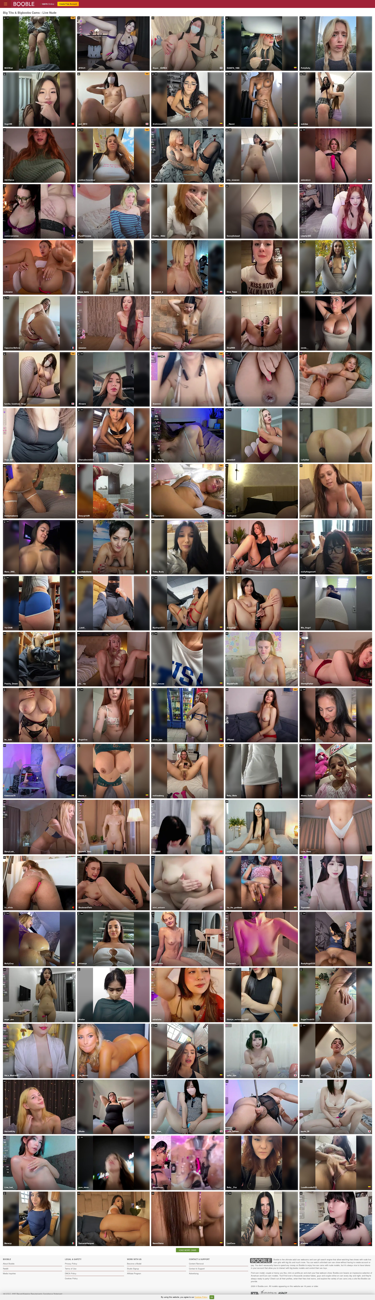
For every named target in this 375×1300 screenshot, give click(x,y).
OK (211, 1297)
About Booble (8, 1263)
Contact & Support (197, 1268)
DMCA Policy (70, 1273)
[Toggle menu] (5, 4)
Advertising (193, 1273)
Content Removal (196, 1263)
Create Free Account (68, 3)
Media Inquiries (9, 1273)
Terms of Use (70, 1268)
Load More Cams (187, 1250)
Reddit (5, 1268)
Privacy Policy (71, 1263)
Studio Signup (133, 1268)
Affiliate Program (134, 1273)
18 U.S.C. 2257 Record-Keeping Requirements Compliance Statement (32, 1293)
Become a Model (134, 1263)
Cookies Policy (71, 1278)
